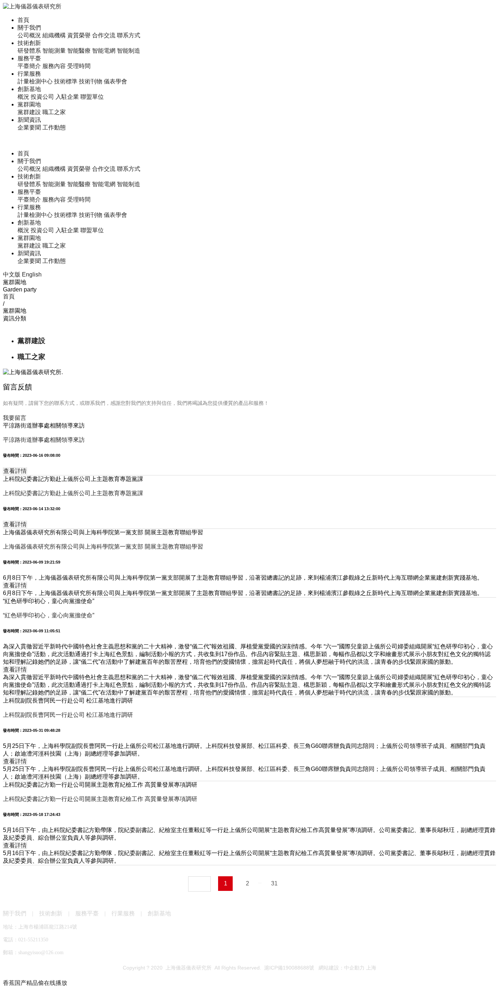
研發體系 (29, 51)
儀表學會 (115, 81)
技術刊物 (90, 81)
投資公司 (42, 97)
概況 (23, 97)
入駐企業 (67, 97)
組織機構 (54, 35)
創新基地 (29, 89)
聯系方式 (128, 35)
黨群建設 (29, 112)
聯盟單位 (92, 97)
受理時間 (79, 66)
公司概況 (29, 35)
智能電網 (103, 51)
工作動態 (54, 127)
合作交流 (103, 35)
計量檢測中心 (35, 81)
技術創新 (29, 43)
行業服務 (29, 74)
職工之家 (54, 112)
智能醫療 (79, 51)
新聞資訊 (29, 120)
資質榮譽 (79, 35)
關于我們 (29, 28)
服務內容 (54, 66)
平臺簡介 (29, 66)
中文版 (11, 274)
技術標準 (65, 81)
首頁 (23, 20)
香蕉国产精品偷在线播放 (35, 983)
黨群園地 (29, 104)
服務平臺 (29, 58)
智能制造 (128, 51)
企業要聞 (29, 127)
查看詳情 (15, 471)
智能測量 (54, 51)
